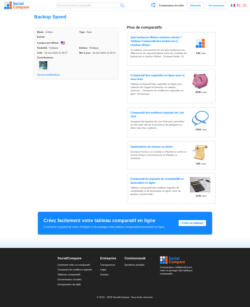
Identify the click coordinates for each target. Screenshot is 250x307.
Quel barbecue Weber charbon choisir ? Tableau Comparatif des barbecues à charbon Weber (156, 41)
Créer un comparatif (153, 6)
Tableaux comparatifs (68, 274)
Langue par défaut (48, 42)
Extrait (41, 36)
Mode (40, 32)
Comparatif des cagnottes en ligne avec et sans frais (157, 77)
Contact (104, 274)
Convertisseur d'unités (69, 279)
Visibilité (42, 47)
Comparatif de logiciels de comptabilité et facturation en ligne (157, 180)
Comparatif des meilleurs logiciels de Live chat (157, 114)
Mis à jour (85, 52)
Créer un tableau (192, 223)
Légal (103, 269)
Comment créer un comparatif (73, 264)
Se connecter (216, 5)
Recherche (122, 5)
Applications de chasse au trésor (151, 146)
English (239, 5)
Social (176, 260)
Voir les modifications (48, 74)
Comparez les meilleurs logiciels (74, 269)
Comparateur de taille (171, 5)
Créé (39, 52)
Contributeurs (45, 57)
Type (82, 32)
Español (245, 5)
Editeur (83, 47)
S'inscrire (195, 5)
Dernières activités (134, 264)
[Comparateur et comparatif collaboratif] (17, 5)
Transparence (107, 264)
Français (233, 5)
